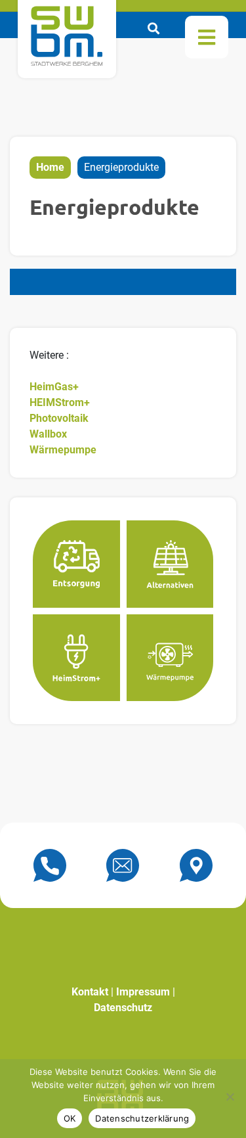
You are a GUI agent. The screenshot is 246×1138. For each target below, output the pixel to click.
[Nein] (229, 1096)
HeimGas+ (54, 386)
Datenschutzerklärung (142, 1118)
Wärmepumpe (63, 450)
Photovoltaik (59, 418)
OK (70, 1118)
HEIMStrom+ (60, 402)
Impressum (143, 992)
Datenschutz (123, 1007)
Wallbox (48, 434)
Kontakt (90, 992)
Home (50, 167)
